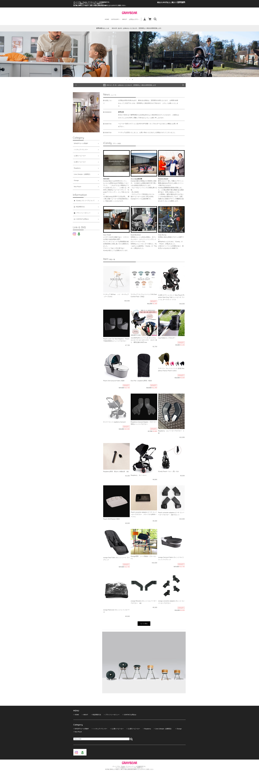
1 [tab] (126, 80)
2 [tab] (129, 80)
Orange (76, 180)
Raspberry (77, 168)
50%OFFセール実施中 (81, 143)
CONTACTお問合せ (130, 714)
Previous (4, 54)
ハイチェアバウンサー (81, 149)
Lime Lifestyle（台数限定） (82, 174)
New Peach (77, 186)
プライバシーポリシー (112, 714)
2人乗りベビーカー (80, 162)
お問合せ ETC (133, 19)
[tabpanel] (65, 54)
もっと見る (144, 623)
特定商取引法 (96, 714)
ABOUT (124, 19)
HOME (107, 19)
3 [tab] (133, 80)
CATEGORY (115, 19)
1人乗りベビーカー (80, 156)
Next (255, 54)
